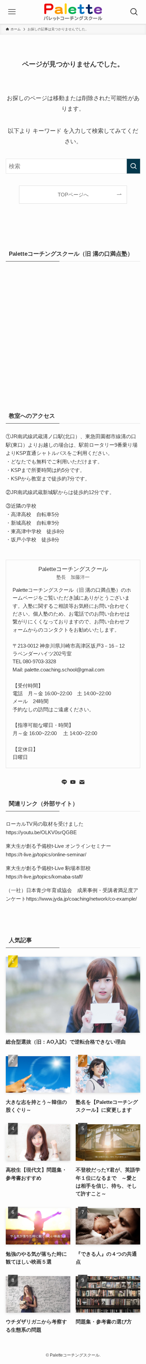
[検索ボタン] (134, 12)
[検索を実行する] (133, 166)
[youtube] (73, 782)
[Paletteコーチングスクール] (73, 12)
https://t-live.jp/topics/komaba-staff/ (44, 876)
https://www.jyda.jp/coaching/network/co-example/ (81, 899)
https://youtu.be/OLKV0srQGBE (41, 832)
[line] (64, 782)
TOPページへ (73, 194)
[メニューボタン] (12, 12)
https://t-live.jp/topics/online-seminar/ (46, 854)
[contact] (81, 782)
